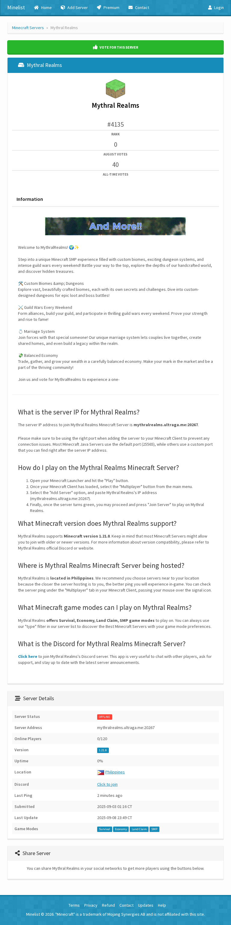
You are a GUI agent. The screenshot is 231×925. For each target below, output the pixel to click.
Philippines (115, 772)
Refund (108, 905)
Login (218, 7)
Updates (145, 905)
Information (30, 199)
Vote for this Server (118, 47)
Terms (74, 905)
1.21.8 (103, 750)
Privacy (90, 905)
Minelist (16, 7)
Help (162, 905)
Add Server (77, 7)
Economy (121, 829)
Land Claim (139, 829)
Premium (111, 7)
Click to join (107, 784)
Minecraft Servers (28, 27)
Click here (27, 656)
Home (46, 7)
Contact (141, 7)
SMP (154, 829)
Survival (104, 829)
